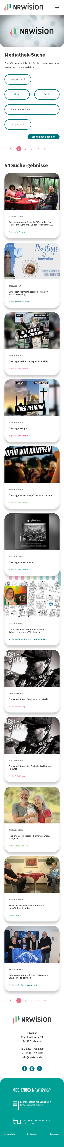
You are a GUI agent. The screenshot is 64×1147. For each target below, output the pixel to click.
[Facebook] (24, 1068)
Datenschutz (9, 1134)
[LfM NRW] (32, 1105)
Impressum (55, 1134)
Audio (47, 94)
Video (17, 94)
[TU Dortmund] (32, 1121)
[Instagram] (32, 1068)
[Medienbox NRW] (32, 1090)
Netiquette (32, 1134)
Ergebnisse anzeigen (43, 136)
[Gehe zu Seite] (53, 148)
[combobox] (32, 79)
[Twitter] (39, 1068)
